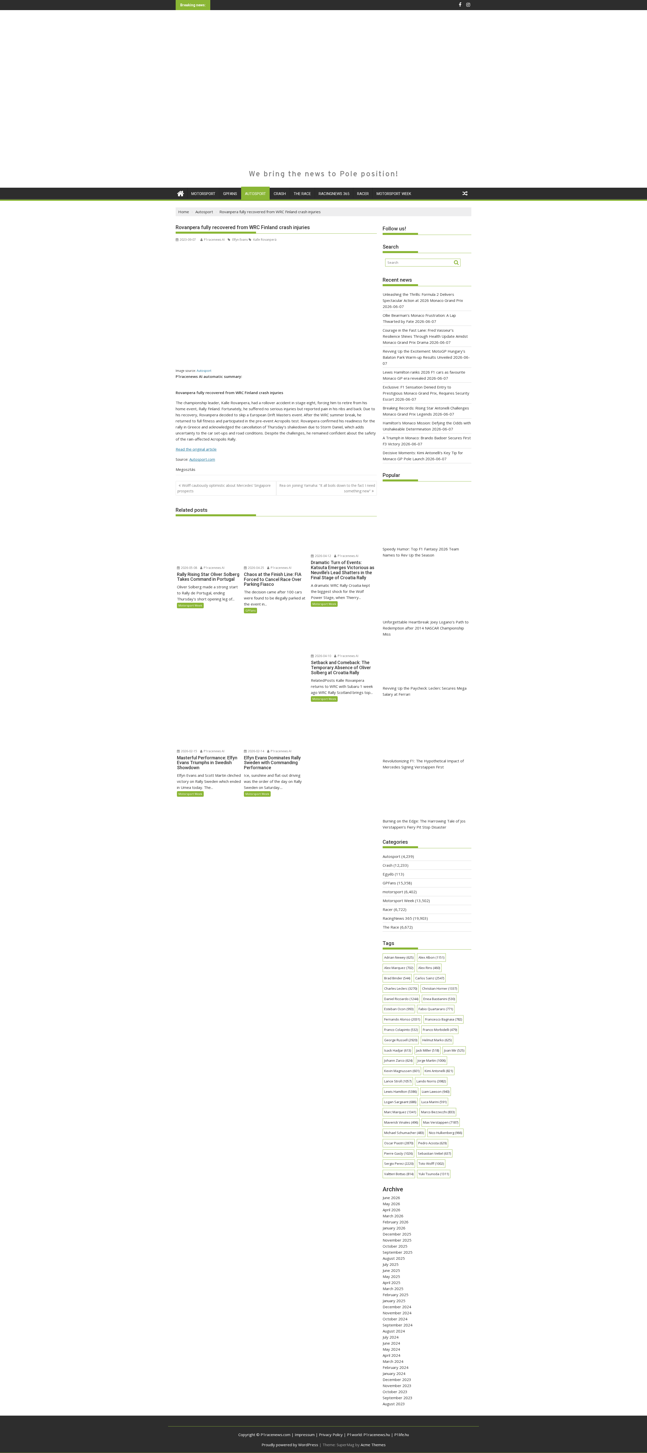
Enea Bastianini (439, 999)
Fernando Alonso (402, 1019)
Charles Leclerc (400, 988)
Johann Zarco (398, 1060)
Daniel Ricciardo (401, 999)
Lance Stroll (397, 1081)
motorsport (203, 193)
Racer (363, 193)
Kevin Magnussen (402, 1071)
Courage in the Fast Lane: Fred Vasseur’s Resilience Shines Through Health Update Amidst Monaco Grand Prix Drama (425, 336)
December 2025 (397, 1234)
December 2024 (397, 1306)
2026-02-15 (188, 751)
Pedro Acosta (432, 1143)
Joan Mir (454, 1050)
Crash (280, 193)
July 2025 (391, 1264)
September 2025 (397, 1252)
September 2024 (397, 1324)
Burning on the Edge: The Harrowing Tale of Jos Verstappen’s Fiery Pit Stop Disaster (424, 824)
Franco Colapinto (401, 1029)
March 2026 (393, 1215)
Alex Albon (431, 957)
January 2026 (394, 1227)
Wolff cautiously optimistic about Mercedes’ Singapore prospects (224, 488)
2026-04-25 (255, 568)
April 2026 (391, 1209)
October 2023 (395, 1391)
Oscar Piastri (398, 1143)
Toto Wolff (431, 1163)
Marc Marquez (400, 1112)
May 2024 (391, 1349)
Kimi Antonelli (439, 1071)
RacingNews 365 (334, 193)
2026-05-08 (188, 568)
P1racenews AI (214, 239)
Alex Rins (429, 967)
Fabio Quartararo (436, 1009)
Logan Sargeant (400, 1102)
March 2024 (393, 1361)
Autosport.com (202, 459)
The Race (302, 193)
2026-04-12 (322, 556)
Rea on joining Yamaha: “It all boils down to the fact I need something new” (327, 488)
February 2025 (395, 1294)
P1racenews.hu (376, 1434)
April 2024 (391, 1355)
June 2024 (391, 1343)
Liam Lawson (435, 1091)
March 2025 (393, 1288)
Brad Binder (397, 978)
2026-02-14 (255, 751)
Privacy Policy (331, 1434)
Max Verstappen (440, 1122)
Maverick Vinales (401, 1122)
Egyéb (388, 874)
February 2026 (395, 1221)
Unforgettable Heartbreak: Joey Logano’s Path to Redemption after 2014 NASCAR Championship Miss (426, 628)
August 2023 (394, 1403)
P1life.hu (401, 1434)
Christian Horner (439, 988)
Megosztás (185, 469)
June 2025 (391, 1270)
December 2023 (397, 1379)
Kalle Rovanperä (264, 239)
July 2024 (391, 1337)
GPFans (230, 193)
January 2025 (394, 1300)
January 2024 (394, 1373)
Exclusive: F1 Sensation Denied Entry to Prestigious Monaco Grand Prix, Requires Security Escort (426, 393)
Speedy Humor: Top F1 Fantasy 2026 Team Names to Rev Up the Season (421, 552)
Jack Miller (427, 1050)
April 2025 (391, 1282)
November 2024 (397, 1312)
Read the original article (196, 449)
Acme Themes (373, 1444)
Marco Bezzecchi (438, 1112)
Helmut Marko (437, 1040)
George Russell (400, 1040)
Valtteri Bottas (398, 1174)
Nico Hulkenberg (445, 1132)
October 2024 (395, 1318)
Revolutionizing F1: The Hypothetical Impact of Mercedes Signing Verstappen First (423, 763)
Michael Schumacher (404, 1132)
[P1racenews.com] (180, 192)
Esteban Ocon (398, 1009)
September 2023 (397, 1397)
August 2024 (394, 1331)
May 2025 (391, 1276)
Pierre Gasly (398, 1153)
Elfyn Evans (240, 239)
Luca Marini (434, 1102)
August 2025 (394, 1258)
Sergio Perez (398, 1163)
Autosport (255, 193)
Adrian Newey (398, 957)
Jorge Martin (432, 1060)
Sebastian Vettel (434, 1153)
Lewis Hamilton (400, 1091)
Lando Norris (431, 1081)
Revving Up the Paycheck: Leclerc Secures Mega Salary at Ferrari (425, 691)
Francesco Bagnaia (443, 1019)
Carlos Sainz (429, 978)
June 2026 (391, 1197)
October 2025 (395, 1246)
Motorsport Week (394, 193)
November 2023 (397, 1385)
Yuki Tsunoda (434, 1174)
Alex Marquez (398, 967)
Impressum (305, 1434)
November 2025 (397, 1240)
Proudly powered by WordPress (290, 1444)
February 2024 (395, 1367)
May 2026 (391, 1203)
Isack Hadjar (397, 1050)
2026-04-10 (322, 656)
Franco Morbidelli (440, 1029)
